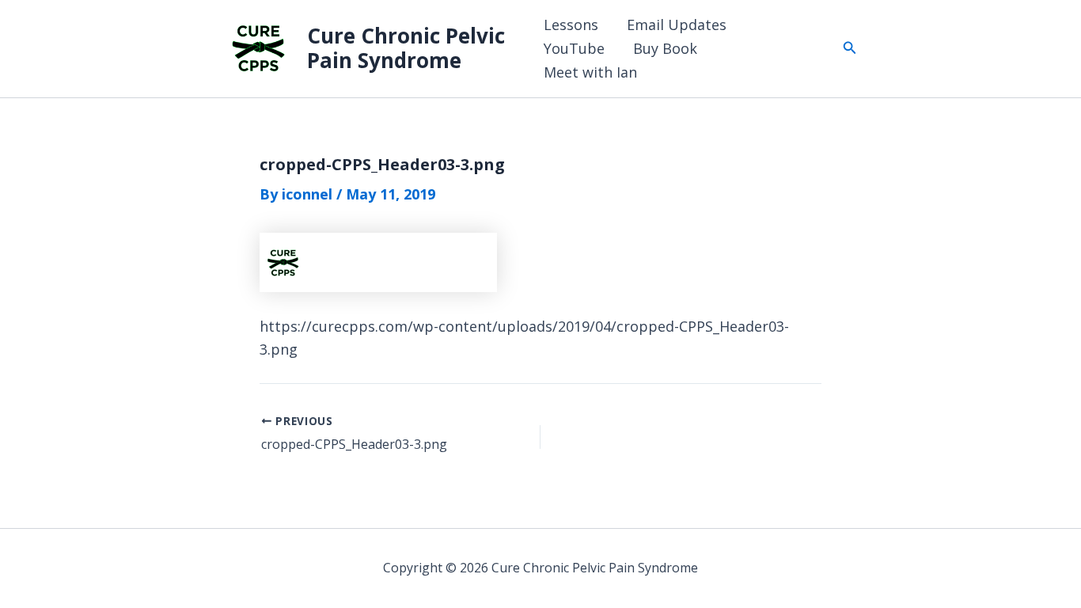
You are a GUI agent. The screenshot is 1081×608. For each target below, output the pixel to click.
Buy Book (665, 48)
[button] (850, 48)
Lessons (571, 24)
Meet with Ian (590, 72)
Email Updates (676, 24)
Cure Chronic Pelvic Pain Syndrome (406, 47)
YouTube (574, 48)
